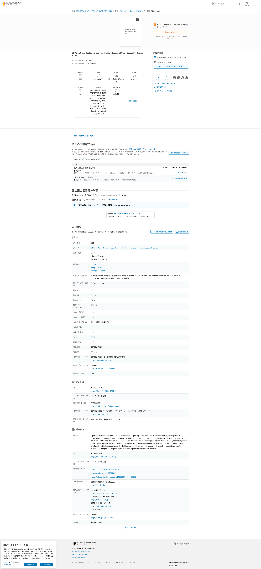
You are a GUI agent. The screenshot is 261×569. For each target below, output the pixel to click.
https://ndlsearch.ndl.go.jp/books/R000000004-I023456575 (113, 477)
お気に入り (157, 79)
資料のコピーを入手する (79, 554)
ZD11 (93, 337)
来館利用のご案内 (113, 200)
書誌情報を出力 (161, 87)
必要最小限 (30, 565)
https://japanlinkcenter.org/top (103, 493)
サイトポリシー (135, 562)
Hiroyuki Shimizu (97, 267)
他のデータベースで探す (164, 91)
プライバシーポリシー (120, 562)
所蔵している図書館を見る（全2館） (170, 66)
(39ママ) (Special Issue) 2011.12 (131, 11)
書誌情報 (90, 135)
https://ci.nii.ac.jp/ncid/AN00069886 (104, 406)
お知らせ (107, 562)
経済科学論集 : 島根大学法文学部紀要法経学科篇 (94, 11)
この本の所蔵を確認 (178, 178)
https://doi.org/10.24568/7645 (102, 391)
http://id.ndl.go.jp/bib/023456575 (103, 368)
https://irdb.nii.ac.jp (98, 414)
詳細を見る (133, 100)
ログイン (255, 5)
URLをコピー (166, 79)
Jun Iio (93, 264)
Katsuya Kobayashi (98, 270)
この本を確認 (180, 173)
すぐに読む (172, 32)
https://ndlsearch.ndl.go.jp (101, 360)
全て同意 (47, 565)
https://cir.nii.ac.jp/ (98, 485)
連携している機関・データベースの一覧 (142, 149)
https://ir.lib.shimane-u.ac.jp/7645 (104, 469)
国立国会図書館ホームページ (81, 562)
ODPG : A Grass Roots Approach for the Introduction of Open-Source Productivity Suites (124, 248)
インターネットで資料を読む (81, 551)
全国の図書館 (79, 135)
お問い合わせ (98, 562)
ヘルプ (247, 5)
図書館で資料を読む (78, 558)
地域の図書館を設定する (178, 153)
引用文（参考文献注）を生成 (165, 83)
